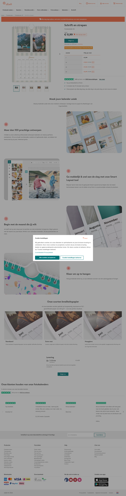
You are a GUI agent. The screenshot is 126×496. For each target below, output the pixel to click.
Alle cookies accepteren (47, 257)
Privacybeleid (48, 252)
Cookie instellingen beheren (71, 257)
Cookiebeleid (39, 252)
